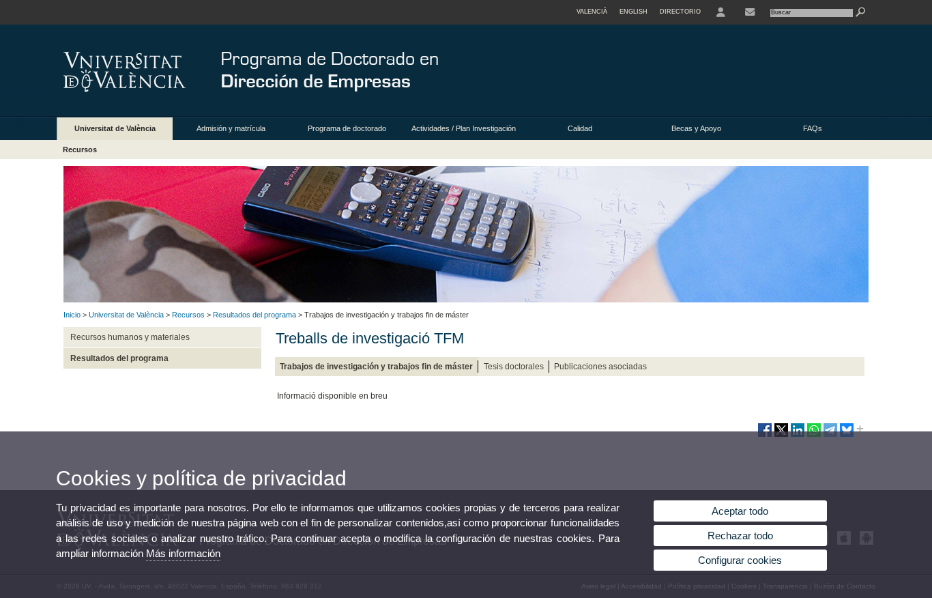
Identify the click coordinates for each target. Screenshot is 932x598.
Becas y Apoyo (696, 128)
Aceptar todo (740, 511)
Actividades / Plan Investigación (463, 128)
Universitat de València (115, 128)
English (633, 11)
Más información (183, 553)
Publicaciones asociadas (600, 366)
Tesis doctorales (514, 366)
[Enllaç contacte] (750, 12)
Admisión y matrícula (230, 128)
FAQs (812, 128)
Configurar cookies (740, 560)
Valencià (592, 11)
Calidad (580, 128)
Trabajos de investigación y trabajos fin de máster (376, 366)
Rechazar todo (740, 535)
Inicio (72, 315)
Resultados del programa (254, 315)
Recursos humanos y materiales (130, 337)
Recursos (80, 149)
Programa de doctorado (347, 128)
